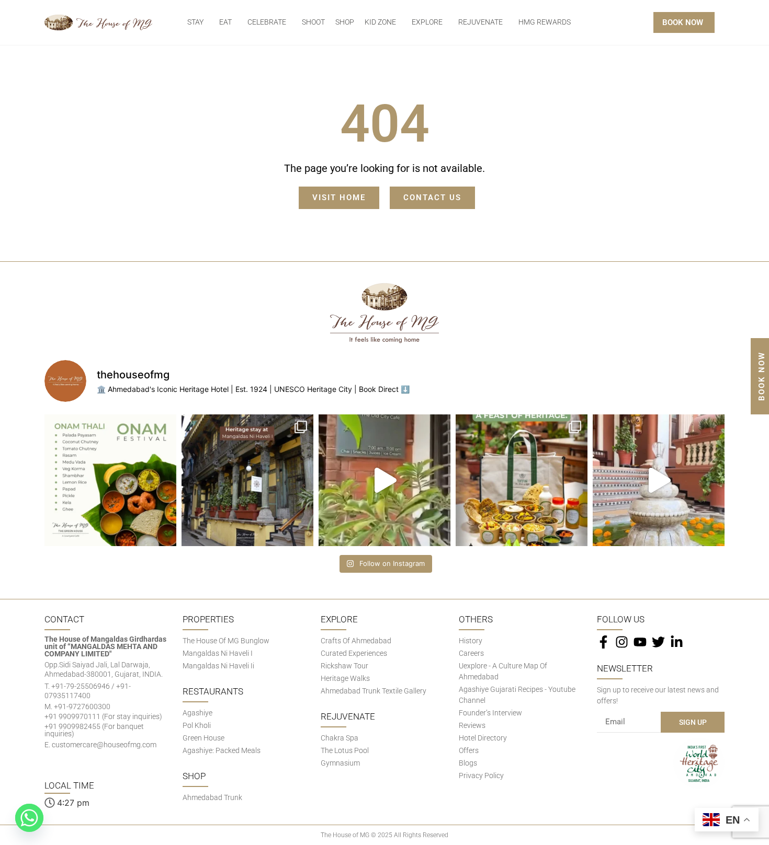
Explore (427, 22)
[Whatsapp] (29, 818)
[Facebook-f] (603, 642)
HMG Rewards (544, 22)
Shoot (313, 22)
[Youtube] (640, 642)
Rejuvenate (480, 22)
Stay (195, 22)
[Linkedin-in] (676, 642)
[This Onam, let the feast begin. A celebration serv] (110, 480)
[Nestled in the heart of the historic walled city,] (247, 480)
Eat (225, 22)
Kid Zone (380, 22)
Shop (344, 22)
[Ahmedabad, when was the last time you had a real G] (521, 480)
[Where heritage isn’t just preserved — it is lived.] (659, 480)
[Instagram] (621, 642)
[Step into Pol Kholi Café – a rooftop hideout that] (384, 480)
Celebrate (266, 22)
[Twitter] (658, 642)
